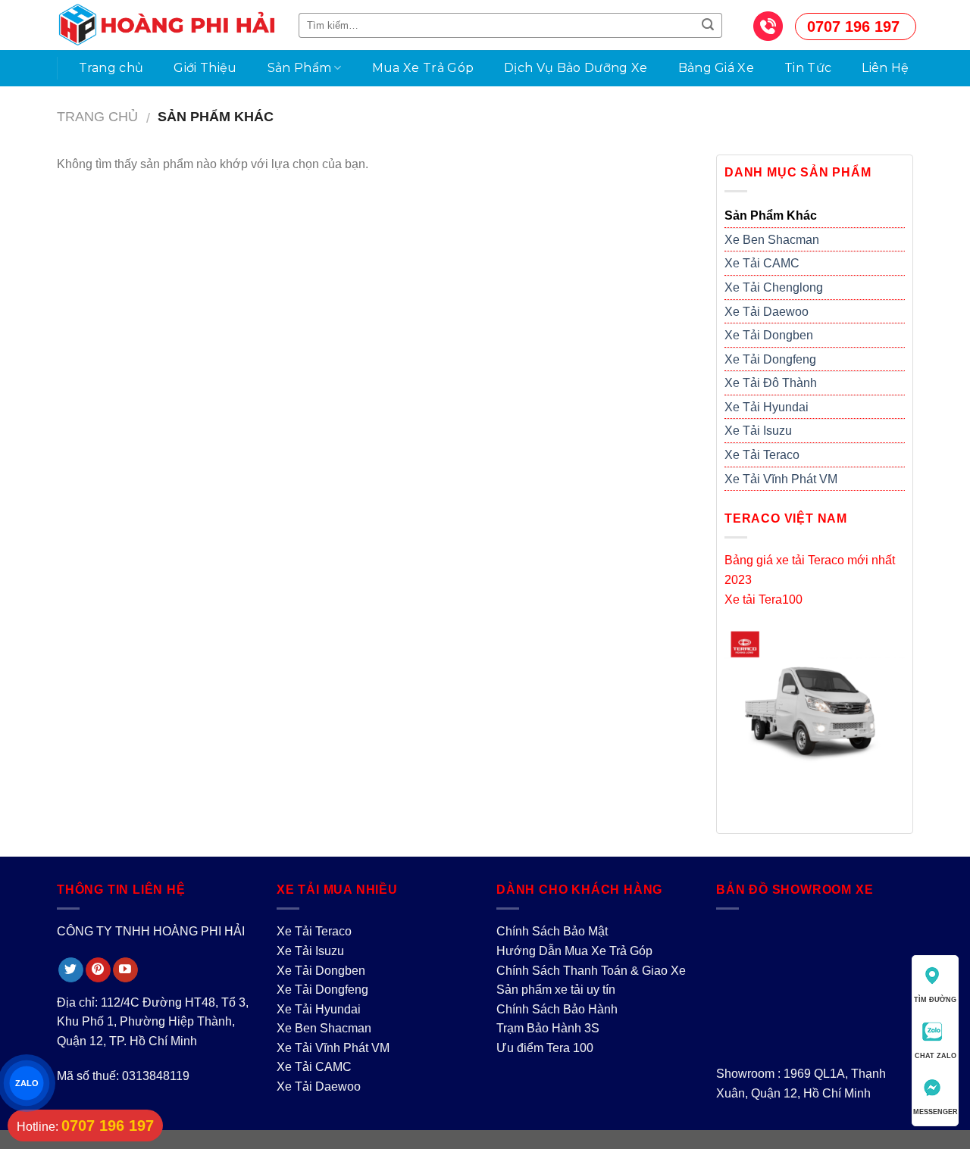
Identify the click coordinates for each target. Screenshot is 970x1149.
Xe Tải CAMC (761, 263)
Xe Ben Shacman (771, 239)
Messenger (935, 1112)
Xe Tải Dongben (768, 335)
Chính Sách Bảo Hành (557, 1009)
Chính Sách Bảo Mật (552, 931)
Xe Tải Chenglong (773, 287)
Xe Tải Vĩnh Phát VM (780, 479)
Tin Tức (807, 68)
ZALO (26, 1083)
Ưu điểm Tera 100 (544, 1047)
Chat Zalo (935, 1056)
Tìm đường (935, 1000)
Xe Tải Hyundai (766, 407)
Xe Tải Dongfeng (770, 359)
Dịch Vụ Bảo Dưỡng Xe (575, 68)
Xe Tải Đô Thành (770, 382)
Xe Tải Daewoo (766, 311)
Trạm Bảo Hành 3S (547, 1028)
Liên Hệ (885, 68)
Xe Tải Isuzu (758, 430)
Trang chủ (111, 68)
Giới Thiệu (205, 68)
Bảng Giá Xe (716, 68)
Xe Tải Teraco (761, 454)
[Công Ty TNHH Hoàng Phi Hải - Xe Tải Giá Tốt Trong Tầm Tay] (166, 25)
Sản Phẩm (300, 68)
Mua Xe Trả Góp (423, 68)
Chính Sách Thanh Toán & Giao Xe (591, 970)
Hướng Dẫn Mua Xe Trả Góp (574, 950)
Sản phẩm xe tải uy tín (555, 989)
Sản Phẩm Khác (770, 215)
